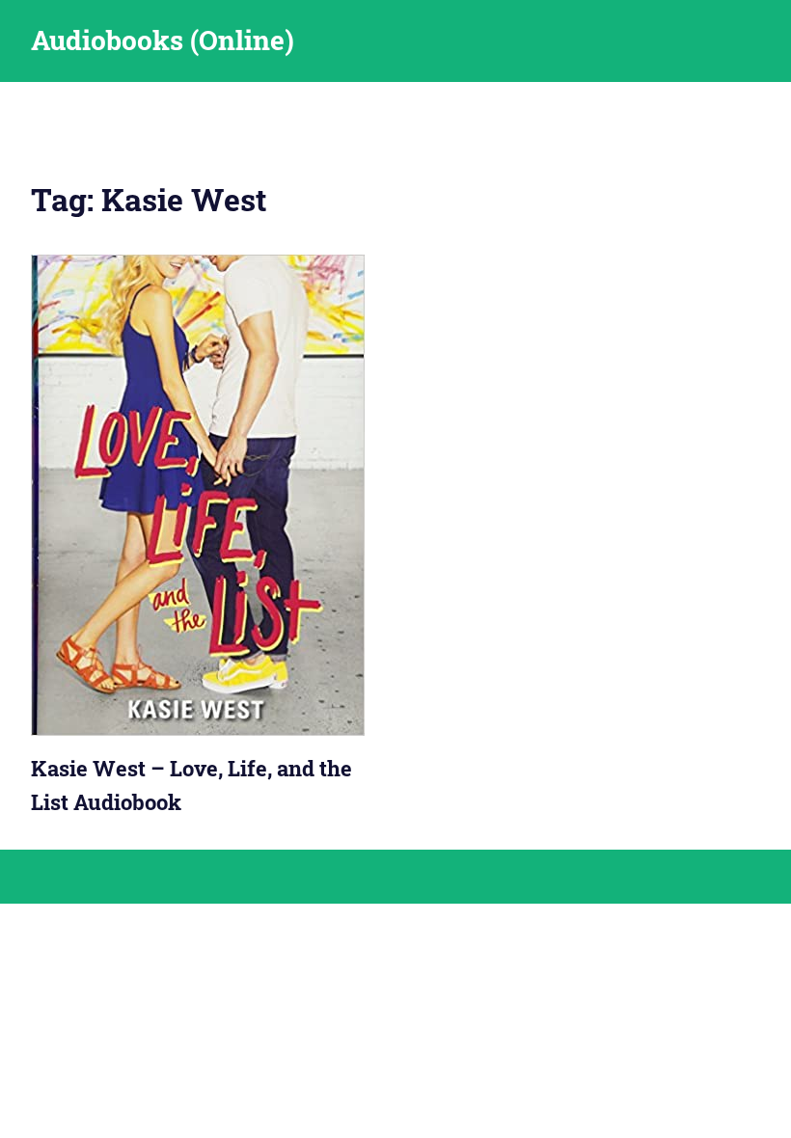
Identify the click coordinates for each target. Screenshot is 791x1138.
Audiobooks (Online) (162, 40)
